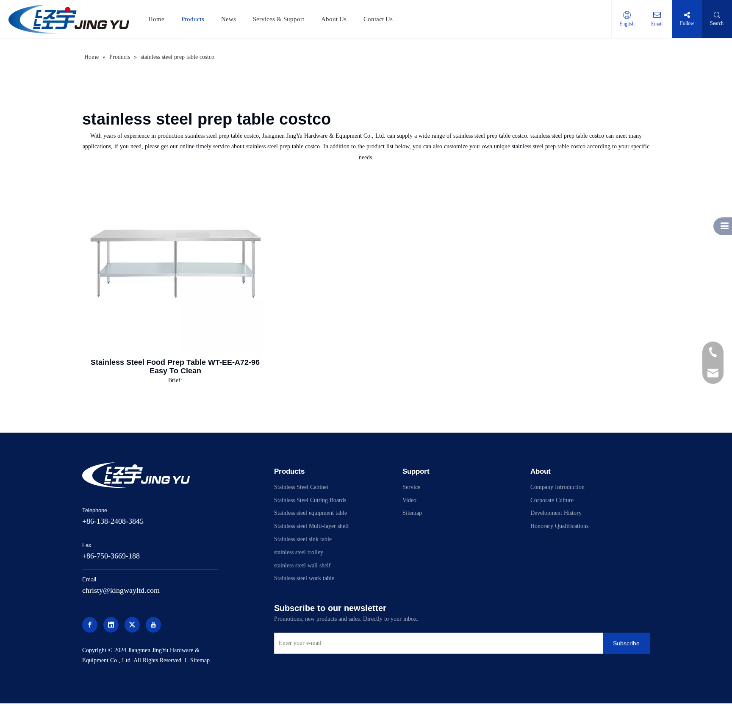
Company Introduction (557, 487)
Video (409, 500)
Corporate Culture (552, 500)
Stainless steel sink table (303, 539)
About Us (334, 19)
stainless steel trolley (298, 552)
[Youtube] (153, 625)
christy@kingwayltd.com (121, 590)
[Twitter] (132, 625)
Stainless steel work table (304, 578)
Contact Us (378, 19)
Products (192, 19)
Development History (556, 513)
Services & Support (278, 19)
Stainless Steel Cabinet (301, 487)
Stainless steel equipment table (310, 513)
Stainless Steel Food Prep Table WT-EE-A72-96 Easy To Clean (175, 366)
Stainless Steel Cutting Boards (310, 500)
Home (156, 19)
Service (411, 487)
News (228, 19)
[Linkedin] (111, 625)
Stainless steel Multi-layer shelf (311, 526)
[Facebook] (89, 625)
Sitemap (200, 660)
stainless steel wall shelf (302, 565)
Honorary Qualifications (559, 526)
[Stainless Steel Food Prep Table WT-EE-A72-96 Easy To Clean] (175, 262)
